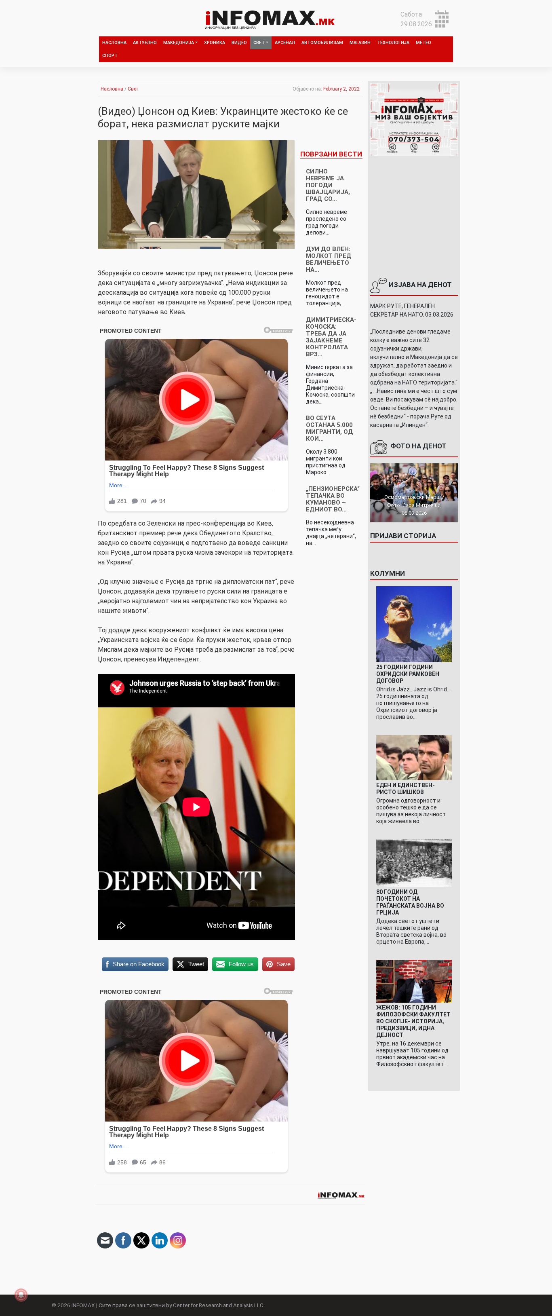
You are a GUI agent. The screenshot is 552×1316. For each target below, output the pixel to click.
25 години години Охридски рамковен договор (407, 674)
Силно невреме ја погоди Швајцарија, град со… (328, 185)
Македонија (178, 42)
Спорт (110, 55)
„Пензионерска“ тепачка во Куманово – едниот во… (333, 499)
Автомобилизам (322, 42)
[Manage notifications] (21, 1295)
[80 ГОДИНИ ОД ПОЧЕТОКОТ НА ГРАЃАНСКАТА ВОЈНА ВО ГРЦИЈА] (414, 863)
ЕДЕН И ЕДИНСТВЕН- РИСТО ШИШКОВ (405, 788)
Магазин (360, 42)
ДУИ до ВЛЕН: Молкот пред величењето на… (329, 259)
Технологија (393, 42)
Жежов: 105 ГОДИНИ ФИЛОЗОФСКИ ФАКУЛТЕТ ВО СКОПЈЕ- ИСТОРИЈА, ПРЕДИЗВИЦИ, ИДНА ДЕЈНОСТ (413, 1021)
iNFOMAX (83, 1305)
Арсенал (285, 42)
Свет (259, 42)
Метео (423, 42)
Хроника (214, 42)
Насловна (114, 42)
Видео (239, 42)
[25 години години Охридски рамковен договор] (414, 623)
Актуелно (145, 42)
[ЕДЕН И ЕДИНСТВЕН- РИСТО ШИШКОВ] (414, 757)
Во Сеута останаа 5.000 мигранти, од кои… (329, 428)
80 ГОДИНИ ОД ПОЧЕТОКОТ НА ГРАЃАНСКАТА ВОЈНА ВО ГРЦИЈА (410, 902)
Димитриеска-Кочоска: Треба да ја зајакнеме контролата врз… (331, 337)
